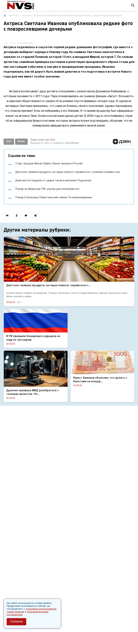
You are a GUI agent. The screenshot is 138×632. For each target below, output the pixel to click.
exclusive (26, 16)
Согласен (16, 621)
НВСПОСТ (14, 16)
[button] (123, 142)
